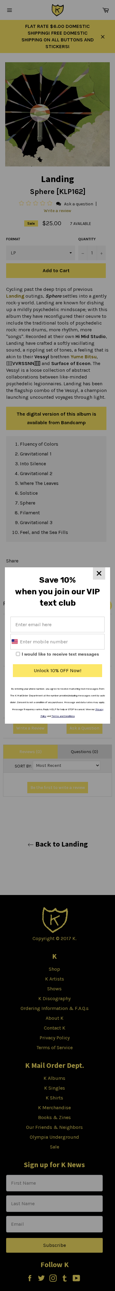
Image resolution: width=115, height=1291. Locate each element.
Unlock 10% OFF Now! (57, 670)
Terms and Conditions (63, 716)
